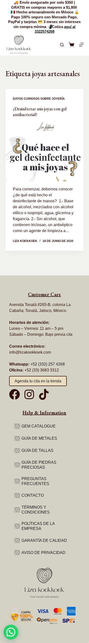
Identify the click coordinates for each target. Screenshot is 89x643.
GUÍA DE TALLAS (37, 450)
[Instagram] (29, 394)
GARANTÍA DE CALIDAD (44, 540)
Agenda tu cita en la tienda (38, 381)
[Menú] (81, 44)
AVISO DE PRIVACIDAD (44, 553)
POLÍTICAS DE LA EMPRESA (38, 526)
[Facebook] (14, 394)
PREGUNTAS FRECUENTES (35, 481)
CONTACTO (33, 495)
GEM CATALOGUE (39, 426)
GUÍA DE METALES (39, 438)
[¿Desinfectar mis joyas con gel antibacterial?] (44, 151)
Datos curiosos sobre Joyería (39, 98)
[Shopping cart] (71, 44)
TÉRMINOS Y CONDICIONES (36, 509)
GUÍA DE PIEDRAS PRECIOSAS (39, 464)
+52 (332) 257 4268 (47, 364)
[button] (10, 632)
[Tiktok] (43, 394)
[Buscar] (62, 45)
